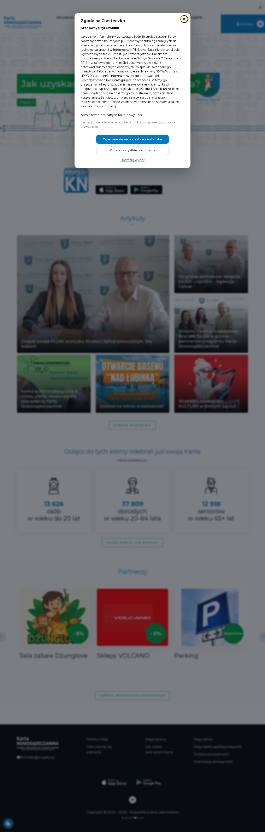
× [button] (184, 19)
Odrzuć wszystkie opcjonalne (132, 150)
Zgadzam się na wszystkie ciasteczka (132, 139)
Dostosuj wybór (132, 160)
